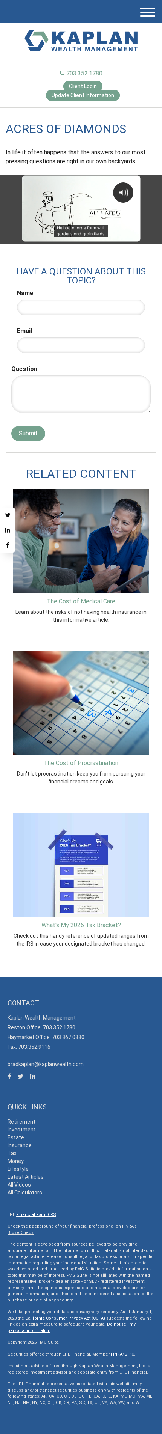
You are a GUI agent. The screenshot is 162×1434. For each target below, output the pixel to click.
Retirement (21, 1122)
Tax (12, 1153)
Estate (16, 1137)
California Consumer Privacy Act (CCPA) (65, 1318)
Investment (22, 1130)
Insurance (20, 1145)
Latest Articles (26, 1177)
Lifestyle (18, 1169)
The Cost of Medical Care (81, 601)
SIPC (129, 1354)
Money (16, 1161)
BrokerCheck (21, 1232)
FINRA (116, 1354)
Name (25, 293)
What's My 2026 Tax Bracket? (81, 925)
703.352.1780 (84, 73)
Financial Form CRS (36, 1214)
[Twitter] (7, 515)
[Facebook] (7, 545)
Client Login (83, 86)
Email (24, 330)
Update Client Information (83, 95)
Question (24, 368)
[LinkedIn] (7, 530)
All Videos (19, 1185)
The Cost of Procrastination (81, 763)
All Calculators (25, 1193)
